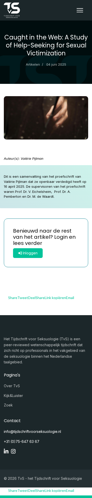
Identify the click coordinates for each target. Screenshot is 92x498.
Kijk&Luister (13, 395)
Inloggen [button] (30, 253)
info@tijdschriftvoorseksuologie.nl (32, 431)
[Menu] (80, 10)
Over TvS (12, 386)
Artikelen (33, 64)
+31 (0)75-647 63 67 (21, 441)
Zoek (8, 405)
